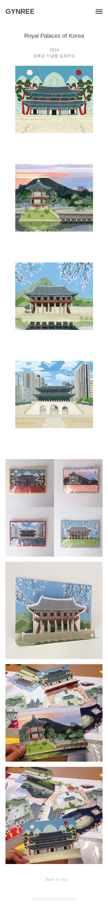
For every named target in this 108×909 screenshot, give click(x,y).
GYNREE (20, 11)
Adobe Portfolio (64, 899)
